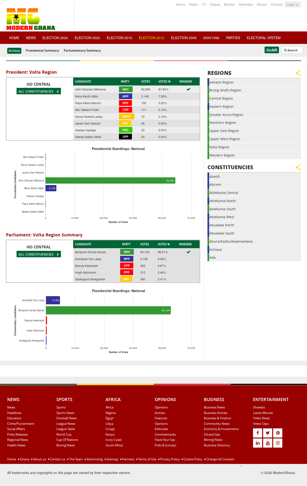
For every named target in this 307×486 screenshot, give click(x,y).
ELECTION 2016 (119, 37)
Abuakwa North (221, 225)
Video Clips (261, 423)
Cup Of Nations (67, 440)
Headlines (14, 413)
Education (14, 418)
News (11, 407)
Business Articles (215, 413)
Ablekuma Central (223, 192)
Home (180, 4)
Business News (214, 407)
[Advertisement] (152, 474)
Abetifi (214, 176)
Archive (14, 50)
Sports (61, 407)
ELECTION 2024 (55, 37)
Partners (127, 459)
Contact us (57, 459)
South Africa (114, 445)
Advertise (246, 4)
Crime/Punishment (20, 423)
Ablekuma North (222, 200)
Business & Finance (217, 418)
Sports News (65, 413)
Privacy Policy (169, 459)
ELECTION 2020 (87, 37)
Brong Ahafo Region (225, 90)
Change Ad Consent (220, 459)
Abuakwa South (221, 233)
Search (292, 50)
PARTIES (233, 37)
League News (65, 423)
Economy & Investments (221, 429)
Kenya (110, 434)
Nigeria (111, 413)
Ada (212, 257)
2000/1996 (211, 37)
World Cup (63, 434)
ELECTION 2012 (151, 37)
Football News (66, 418)
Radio (193, 4)
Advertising (94, 459)
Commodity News (217, 423)
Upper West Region (224, 139)
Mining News (213, 440)
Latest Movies (263, 413)
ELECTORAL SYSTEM (264, 37)
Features (161, 418)
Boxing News (65, 445)
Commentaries (165, 434)
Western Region (222, 155)
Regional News (17, 440)
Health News (16, 445)
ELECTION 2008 (183, 37)
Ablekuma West (221, 217)
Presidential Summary (42, 50)
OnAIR (271, 50)
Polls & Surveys (165, 445)
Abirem (215, 184)
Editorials (161, 429)
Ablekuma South (222, 209)
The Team (75, 459)
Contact (277, 4)
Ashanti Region (221, 82)
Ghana (262, 4)
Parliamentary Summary (82, 50)
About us (39, 459)
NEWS (31, 37)
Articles (160, 413)
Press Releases (17, 434)
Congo (110, 429)
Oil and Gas (212, 434)
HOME (14, 37)
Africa (109, 407)
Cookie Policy (192, 459)
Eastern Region (221, 106)
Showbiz (259, 407)
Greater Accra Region (226, 114)
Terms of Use (146, 459)
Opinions (161, 407)
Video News (261, 418)
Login (291, 4)
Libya (109, 423)
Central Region (221, 98)
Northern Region (222, 122)
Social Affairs (16, 429)
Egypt (110, 418)
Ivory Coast (114, 440)
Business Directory (217, 445)
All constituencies (36, 91)
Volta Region (219, 147)
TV (204, 4)
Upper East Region (224, 130)
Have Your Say (165, 440)
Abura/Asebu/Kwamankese (231, 241)
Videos (215, 4)
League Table (65, 429)
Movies (229, 4)
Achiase (215, 249)
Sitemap (112, 459)
